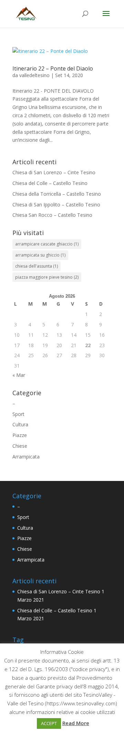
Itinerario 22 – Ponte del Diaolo (52, 68)
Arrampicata (26, 456)
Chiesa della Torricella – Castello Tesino (56, 194)
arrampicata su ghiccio (40, 255)
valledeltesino (34, 75)
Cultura (20, 424)
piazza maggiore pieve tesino (47, 277)
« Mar (18, 375)
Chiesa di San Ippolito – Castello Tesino (56, 204)
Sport (18, 414)
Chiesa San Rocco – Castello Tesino (52, 215)
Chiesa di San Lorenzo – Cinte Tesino (53, 172)
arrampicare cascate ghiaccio (47, 244)
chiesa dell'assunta (36, 266)
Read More (75, 723)
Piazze (19, 435)
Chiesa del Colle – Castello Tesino (49, 183)
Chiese (19, 446)
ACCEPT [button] (49, 723)
